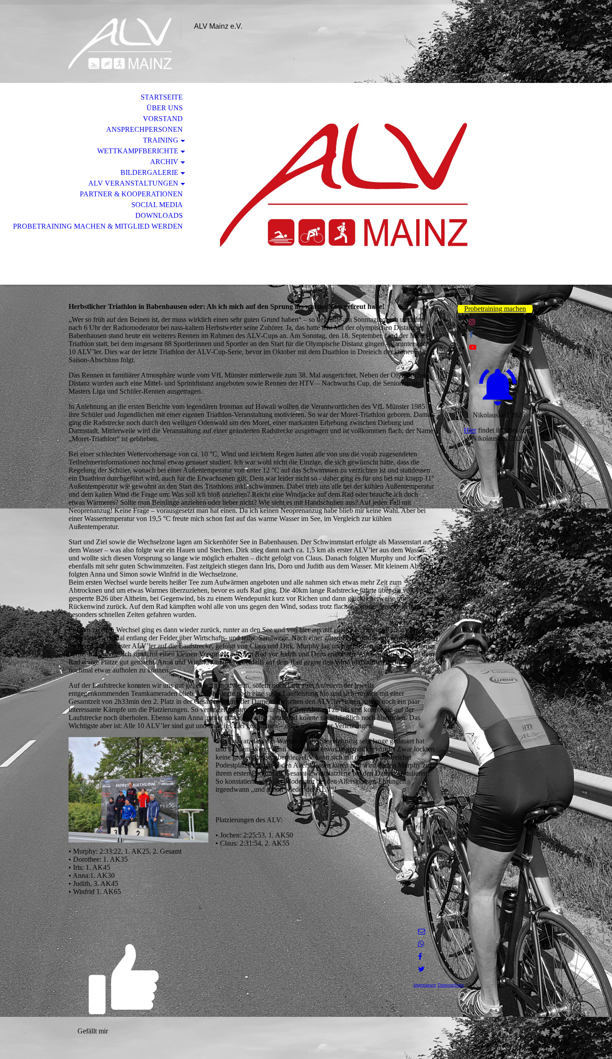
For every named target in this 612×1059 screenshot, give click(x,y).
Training (160, 140)
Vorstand (163, 118)
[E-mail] (421, 931)
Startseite (162, 97)
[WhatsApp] (421, 944)
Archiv (164, 161)
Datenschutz (451, 984)
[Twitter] (421, 969)
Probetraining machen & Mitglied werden (98, 226)
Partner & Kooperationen (131, 194)
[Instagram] (472, 322)
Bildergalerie (149, 172)
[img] (120, 43)
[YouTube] (472, 347)
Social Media (157, 204)
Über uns (165, 108)
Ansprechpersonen (144, 129)
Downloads (159, 215)
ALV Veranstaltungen (133, 183)
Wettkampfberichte (137, 151)
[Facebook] (471, 335)
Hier (470, 430)
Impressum (425, 984)
